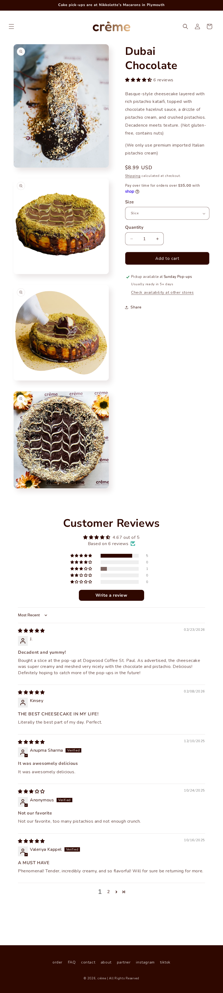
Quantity (134, 227)
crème (102, 978)
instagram (145, 962)
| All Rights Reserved (123, 978)
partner (124, 962)
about (106, 962)
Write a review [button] (111, 595)
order (57, 962)
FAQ (72, 962)
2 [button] (108, 892)
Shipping (133, 176)
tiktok (165, 962)
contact (88, 962)
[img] (31, 631)
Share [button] (136, 307)
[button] (11, 26)
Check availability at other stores (162, 292)
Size (129, 202)
